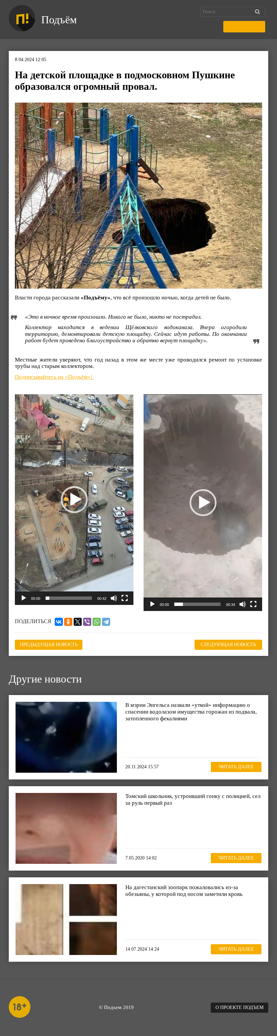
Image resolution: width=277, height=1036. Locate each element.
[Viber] (87, 622)
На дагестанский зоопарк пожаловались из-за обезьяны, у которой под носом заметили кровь (184, 890)
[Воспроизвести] (23, 598)
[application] (74, 499)
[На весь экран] (124, 598)
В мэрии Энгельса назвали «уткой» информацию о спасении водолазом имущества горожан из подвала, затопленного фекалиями (191, 711)
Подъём (59, 20)
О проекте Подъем (239, 1007)
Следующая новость (228, 644)
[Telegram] (106, 622)
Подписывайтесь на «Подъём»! (54, 377)
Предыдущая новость (49, 644)
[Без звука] (113, 598)
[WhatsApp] (97, 622)
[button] (74, 499)
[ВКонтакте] (59, 622)
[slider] (69, 598)
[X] (78, 622)
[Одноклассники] (68, 622)
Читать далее (236, 766)
